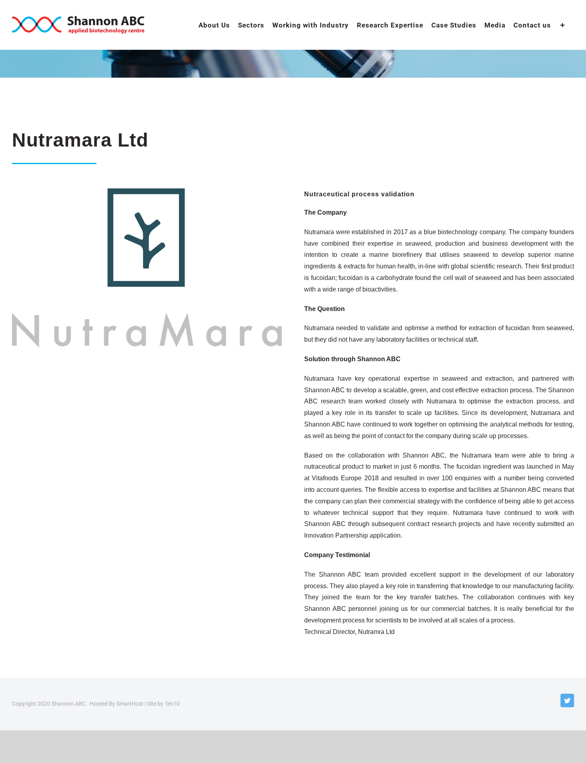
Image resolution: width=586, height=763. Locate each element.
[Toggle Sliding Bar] (562, 24)
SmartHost (130, 703)
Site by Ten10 (163, 703)
